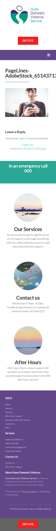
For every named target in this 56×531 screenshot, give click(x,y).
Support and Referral (14, 439)
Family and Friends (13, 451)
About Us (9, 408)
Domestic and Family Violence (17, 420)
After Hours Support (13, 416)
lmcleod (25, 81)
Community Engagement (15, 447)
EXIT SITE (28, 40)
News (7, 427)
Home (7, 404)
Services (8, 412)
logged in (23, 138)
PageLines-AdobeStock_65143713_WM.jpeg (28, 146)
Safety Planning (11, 443)
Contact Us (10, 423)
